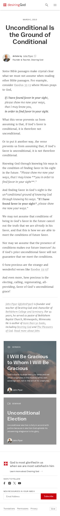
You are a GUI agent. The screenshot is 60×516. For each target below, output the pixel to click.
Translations (9, 508)
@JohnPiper (25, 304)
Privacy (34, 508)
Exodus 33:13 (22, 85)
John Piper (11, 304)
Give (53, 508)
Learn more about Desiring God (25, 471)
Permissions (22, 508)
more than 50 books (34, 323)
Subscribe (48, 496)
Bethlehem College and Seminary (24, 311)
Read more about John (27, 330)
